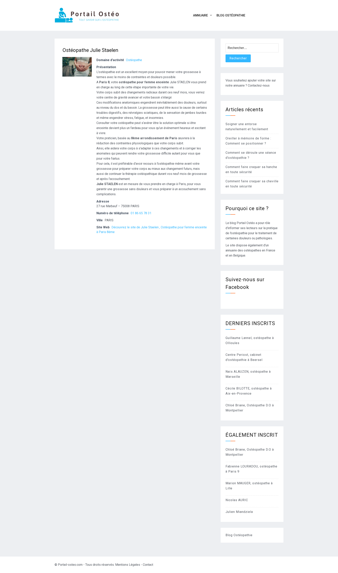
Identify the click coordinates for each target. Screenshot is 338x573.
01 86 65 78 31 (141, 213)
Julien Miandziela (239, 512)
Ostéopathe (134, 60)
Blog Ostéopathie (231, 15)
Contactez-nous (259, 85)
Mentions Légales (127, 565)
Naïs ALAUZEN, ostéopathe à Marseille (248, 374)
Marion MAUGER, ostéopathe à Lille (249, 485)
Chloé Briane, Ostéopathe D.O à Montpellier (250, 407)
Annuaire (200, 15)
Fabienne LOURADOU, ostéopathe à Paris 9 (251, 469)
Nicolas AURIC (237, 500)
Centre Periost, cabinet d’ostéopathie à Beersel (244, 357)
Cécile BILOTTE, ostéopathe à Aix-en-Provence (249, 391)
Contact (148, 565)
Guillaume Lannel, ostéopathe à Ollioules (250, 340)
